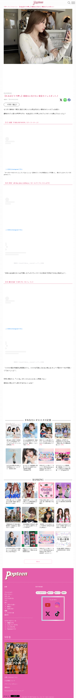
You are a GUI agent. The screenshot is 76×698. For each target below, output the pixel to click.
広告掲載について (10, 681)
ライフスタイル (12, 6)
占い (6, 602)
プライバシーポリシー (11, 684)
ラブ (6, 600)
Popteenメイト (11, 629)
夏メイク (50, 592)
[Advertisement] (38, 77)
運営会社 (7, 687)
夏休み (64, 592)
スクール (7, 596)
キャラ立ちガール (41, 592)
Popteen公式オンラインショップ (14, 691)
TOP (5, 6)
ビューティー (8, 594)
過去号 (6, 614)
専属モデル (10, 622)
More (38, 561)
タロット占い (11, 604)
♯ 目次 (12, 104)
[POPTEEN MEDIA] (38, 3)
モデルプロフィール (10, 620)
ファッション (8, 592)
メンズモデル (11, 627)
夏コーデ (57, 592)
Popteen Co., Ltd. (37, 697)
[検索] (69, 2)
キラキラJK (10, 612)
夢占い (9, 606)
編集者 (5, 99)
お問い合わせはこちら (11, 677)
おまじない (10, 608)
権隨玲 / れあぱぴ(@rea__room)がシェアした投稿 (29, 263)
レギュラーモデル (12, 625)
